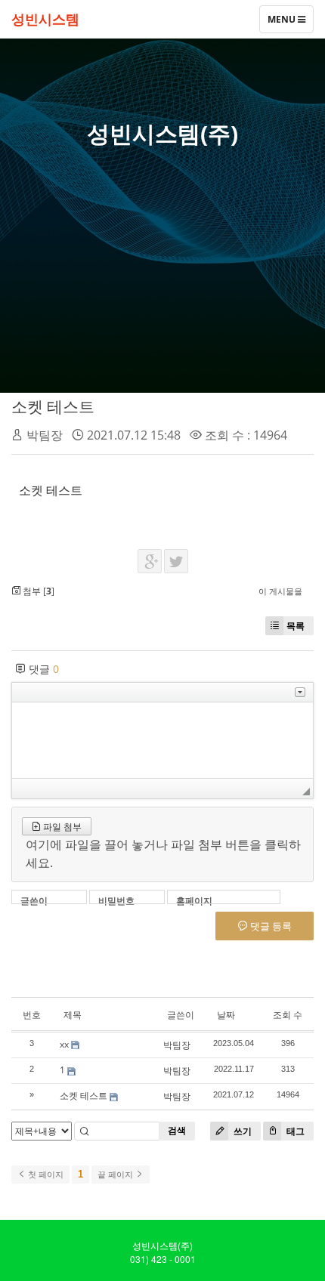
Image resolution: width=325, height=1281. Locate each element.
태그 (294, 1131)
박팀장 (44, 435)
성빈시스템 (45, 19)
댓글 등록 (270, 926)
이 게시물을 (280, 591)
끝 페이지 (116, 1174)
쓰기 (241, 1131)
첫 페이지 (44, 1174)
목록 (295, 625)
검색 (177, 1130)
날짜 (226, 1014)
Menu (282, 22)
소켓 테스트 (52, 406)
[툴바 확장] (300, 692)
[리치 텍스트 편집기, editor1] (162, 740)
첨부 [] (37, 591)
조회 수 (287, 1014)
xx (64, 1044)
